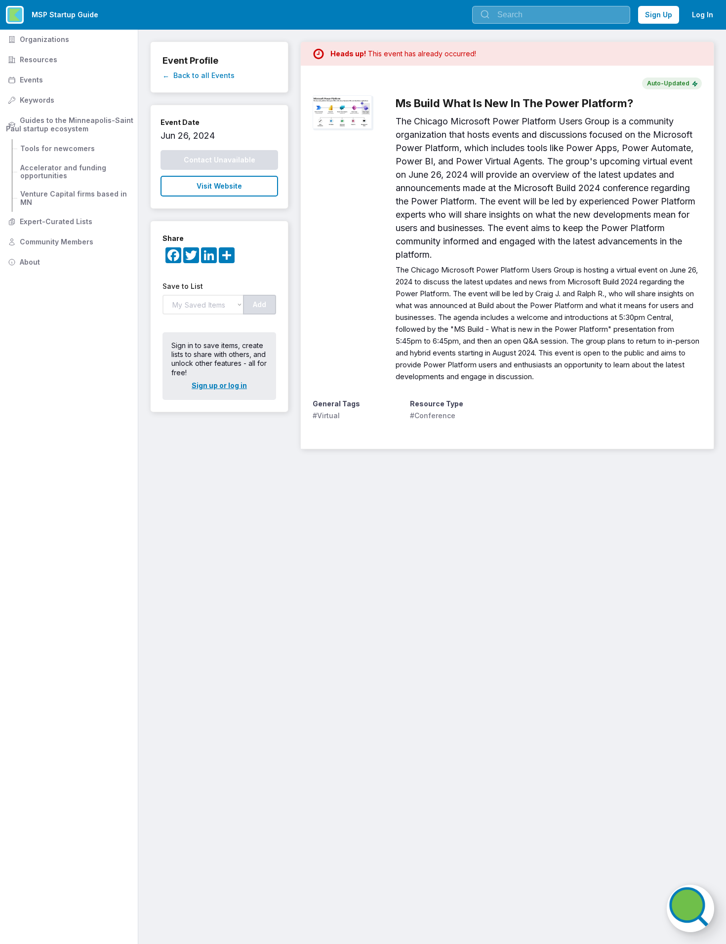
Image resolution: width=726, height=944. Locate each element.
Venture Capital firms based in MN (74, 198)
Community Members (49, 241)
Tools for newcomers (57, 148)
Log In (702, 14)
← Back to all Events (198, 75)
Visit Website (219, 186)
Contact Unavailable (219, 160)
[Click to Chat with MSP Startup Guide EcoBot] (690, 908)
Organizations (37, 39)
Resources (31, 59)
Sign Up (658, 14)
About (23, 262)
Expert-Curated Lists (49, 221)
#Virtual (326, 415)
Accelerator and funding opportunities (64, 171)
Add (259, 304)
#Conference (432, 415)
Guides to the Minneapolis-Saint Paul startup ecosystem (70, 124)
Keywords (30, 100)
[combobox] (551, 15)
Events (24, 80)
